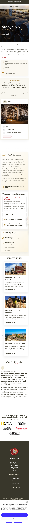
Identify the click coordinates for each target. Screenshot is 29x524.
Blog (14, 468)
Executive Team (14, 467)
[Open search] (26, 6)
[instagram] (16, 487)
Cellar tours (14, 6)
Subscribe (14, 470)
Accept (14, 515)
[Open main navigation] (2, 6)
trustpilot (20, 364)
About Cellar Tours (14, 462)
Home (2, 44)
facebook (9, 364)
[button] (27, 502)
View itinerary (9, 289)
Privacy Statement (18, 522)
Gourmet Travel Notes (14, 2)
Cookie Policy (9, 522)
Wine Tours (10, 44)
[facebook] (10, 487)
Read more (3, 57)
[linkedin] (19, 487)
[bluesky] (13, 487)
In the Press (14, 465)
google (14, 364)
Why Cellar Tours (14, 463)
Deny (14, 518)
